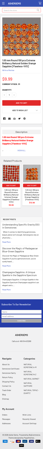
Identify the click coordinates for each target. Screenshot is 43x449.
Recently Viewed (29, 419)
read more (6, 242)
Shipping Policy (8, 381)
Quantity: (7, 90)
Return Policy (7, 377)
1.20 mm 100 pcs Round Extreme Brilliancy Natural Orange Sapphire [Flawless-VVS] (31, 195)
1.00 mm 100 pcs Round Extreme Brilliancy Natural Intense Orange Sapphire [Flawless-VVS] (11, 196)
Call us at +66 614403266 (21, 341)
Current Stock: (11, 84)
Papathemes (29, 438)
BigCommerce (34, 435)
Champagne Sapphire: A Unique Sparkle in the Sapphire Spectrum (19, 274)
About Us (6, 364)
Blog (4, 394)
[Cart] (40, 3)
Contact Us (6, 386)
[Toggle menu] (3, 3)
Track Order (6, 390)
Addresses (6, 423)
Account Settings (29, 423)
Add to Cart (11, 185)
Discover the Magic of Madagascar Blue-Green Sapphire (20, 250)
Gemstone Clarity (9, 373)
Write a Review (8, 70)
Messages (6, 419)
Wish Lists (26, 415)
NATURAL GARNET (31, 379)
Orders (4, 415)
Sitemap (5, 399)
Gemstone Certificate (10, 369)
